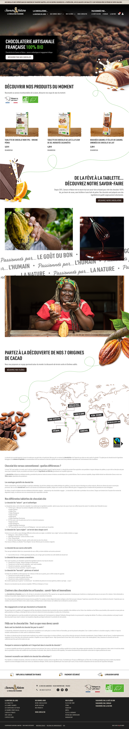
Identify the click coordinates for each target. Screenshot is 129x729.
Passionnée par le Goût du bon (105, 700)
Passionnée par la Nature (104, 706)
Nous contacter (40, 712)
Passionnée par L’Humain (103, 703)
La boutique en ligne (11, 700)
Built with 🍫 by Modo (118, 725)
